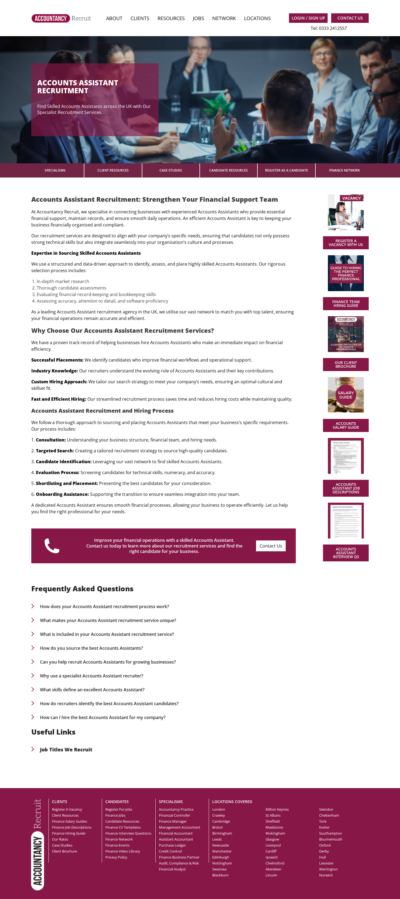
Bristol (217, 827)
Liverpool (273, 845)
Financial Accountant (176, 833)
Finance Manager (173, 821)
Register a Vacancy (67, 809)
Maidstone (274, 827)
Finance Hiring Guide (68, 833)
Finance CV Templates (123, 827)
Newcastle (220, 845)
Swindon (326, 809)
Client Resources (113, 170)
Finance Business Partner (179, 857)
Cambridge (221, 821)
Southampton (330, 833)
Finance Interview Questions (128, 833)
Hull (322, 857)
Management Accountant (179, 827)
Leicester (326, 863)
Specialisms (55, 170)
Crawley (218, 815)
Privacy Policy (116, 857)
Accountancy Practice (176, 809)
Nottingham (222, 863)
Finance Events (117, 845)
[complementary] (37, 844)
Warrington (328, 869)
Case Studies (170, 170)
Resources (171, 18)
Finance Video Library (122, 851)
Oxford (325, 845)
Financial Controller (174, 815)
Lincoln (271, 875)
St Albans (273, 815)
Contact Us (271, 546)
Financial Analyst (172, 869)
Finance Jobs (115, 815)
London (218, 809)
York (323, 821)
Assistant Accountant (176, 839)
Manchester (222, 851)
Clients (140, 18)
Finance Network (344, 170)
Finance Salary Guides (69, 821)
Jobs (198, 18)
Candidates (117, 801)
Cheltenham (329, 815)
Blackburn (220, 875)
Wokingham (275, 833)
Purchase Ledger (172, 845)
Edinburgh (220, 857)
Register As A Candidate (286, 170)
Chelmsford (275, 863)
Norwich (326, 875)
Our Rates (60, 839)
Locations (257, 18)
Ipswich (272, 857)
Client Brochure (64, 851)
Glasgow (272, 839)
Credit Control (170, 851)
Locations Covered (232, 801)
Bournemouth (330, 839)
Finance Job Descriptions (71, 827)
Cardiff (271, 851)
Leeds (217, 839)
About (114, 18)
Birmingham (222, 833)
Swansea (219, 869)
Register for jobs (118, 809)
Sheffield (273, 821)
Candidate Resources (228, 170)
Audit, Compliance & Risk (179, 863)
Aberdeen (273, 869)
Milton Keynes (277, 809)
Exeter (324, 827)
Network (224, 18)
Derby (324, 851)
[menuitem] (114, 18)
